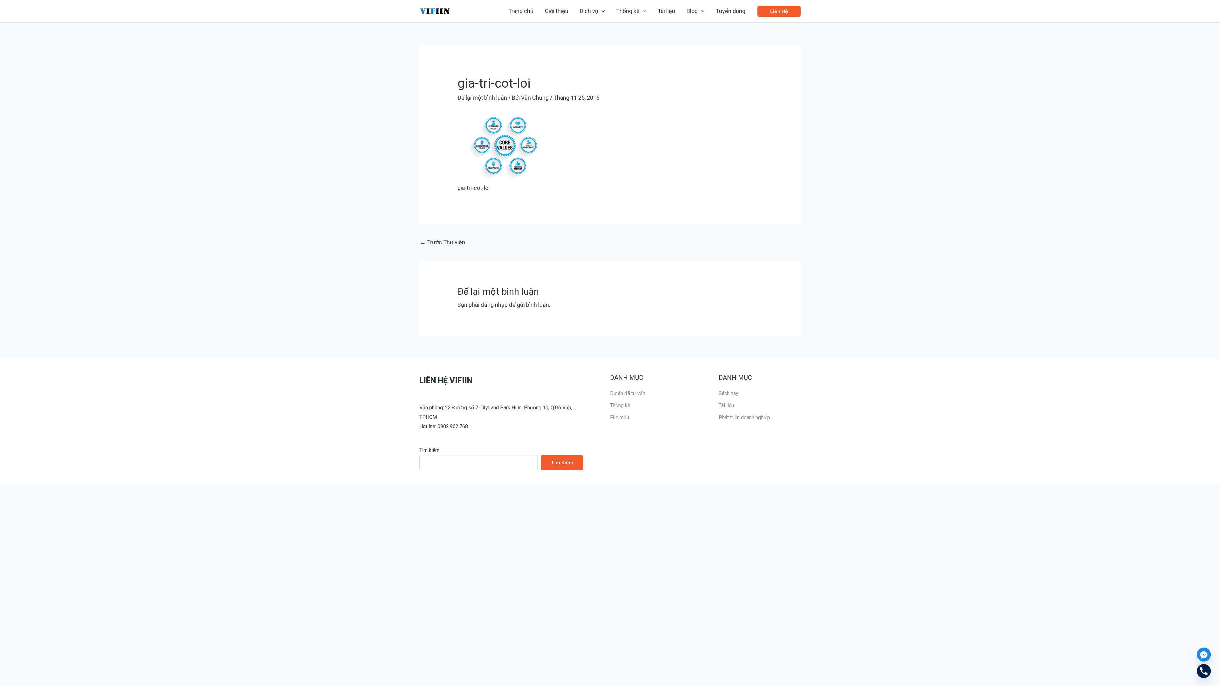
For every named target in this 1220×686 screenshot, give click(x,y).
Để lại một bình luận (482, 97)
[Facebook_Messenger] (1204, 655)
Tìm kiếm (429, 450)
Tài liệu (726, 405)
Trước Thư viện (442, 242)
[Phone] (1204, 671)
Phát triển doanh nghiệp (744, 417)
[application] (601, 11)
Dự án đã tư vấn (627, 393)
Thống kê (620, 405)
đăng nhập (494, 304)
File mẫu (619, 417)
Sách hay (728, 393)
